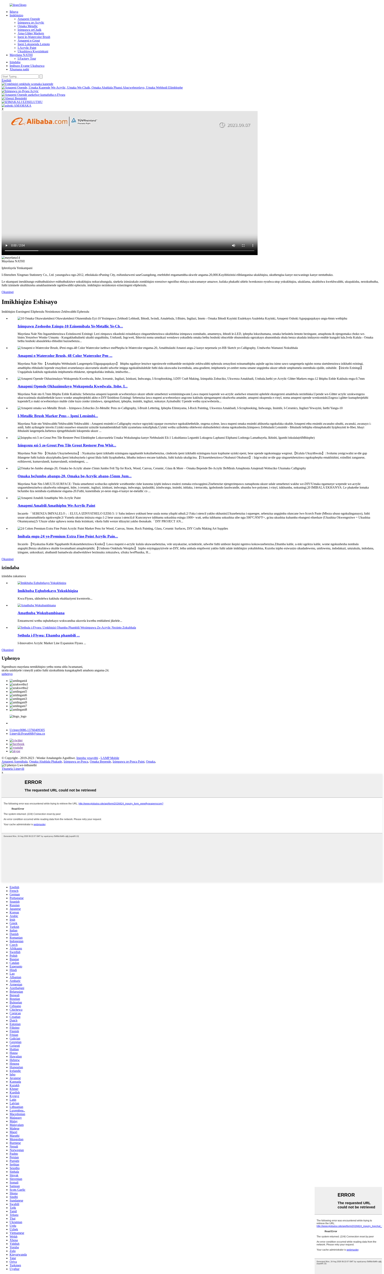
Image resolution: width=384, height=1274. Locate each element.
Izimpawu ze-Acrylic (31, 22)
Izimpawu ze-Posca (76, 761)
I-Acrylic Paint (27, 47)
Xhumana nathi (19, 69)
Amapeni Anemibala (15, 761)
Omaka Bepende (100, 761)
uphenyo (7, 674)
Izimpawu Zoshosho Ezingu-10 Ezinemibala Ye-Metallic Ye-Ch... (70, 326)
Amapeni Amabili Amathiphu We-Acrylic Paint (56, 505)
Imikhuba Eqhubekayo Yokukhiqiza (48, 591)
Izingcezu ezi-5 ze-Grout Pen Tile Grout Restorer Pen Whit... (67, 445)
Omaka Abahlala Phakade (45, 761)
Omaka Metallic (28, 26)
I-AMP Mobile (110, 758)
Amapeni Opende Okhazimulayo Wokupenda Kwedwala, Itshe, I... (73, 386)
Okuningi (8, 292)
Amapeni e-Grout (29, 40)
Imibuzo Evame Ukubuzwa (27, 65)
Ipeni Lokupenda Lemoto (34, 44)
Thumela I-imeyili (13, 768)
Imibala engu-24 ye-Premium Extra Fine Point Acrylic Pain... (68, 536)
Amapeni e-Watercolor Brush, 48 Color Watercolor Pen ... (65, 356)
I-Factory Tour (27, 58)
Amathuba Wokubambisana (41, 613)
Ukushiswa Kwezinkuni (33, 51)
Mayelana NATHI (21, 55)
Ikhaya (14, 11)
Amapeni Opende (29, 19)
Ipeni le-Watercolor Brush (34, 37)
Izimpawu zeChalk (29, 29)
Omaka (150, 761)
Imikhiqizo (16, 15)
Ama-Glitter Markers (31, 33)
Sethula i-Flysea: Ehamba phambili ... (49, 635)
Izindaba (15, 62)
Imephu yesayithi (87, 758)
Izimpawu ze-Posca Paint (128, 761)
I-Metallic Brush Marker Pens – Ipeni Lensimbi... (58, 416)
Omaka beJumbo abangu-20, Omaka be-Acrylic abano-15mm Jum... (75, 476)
